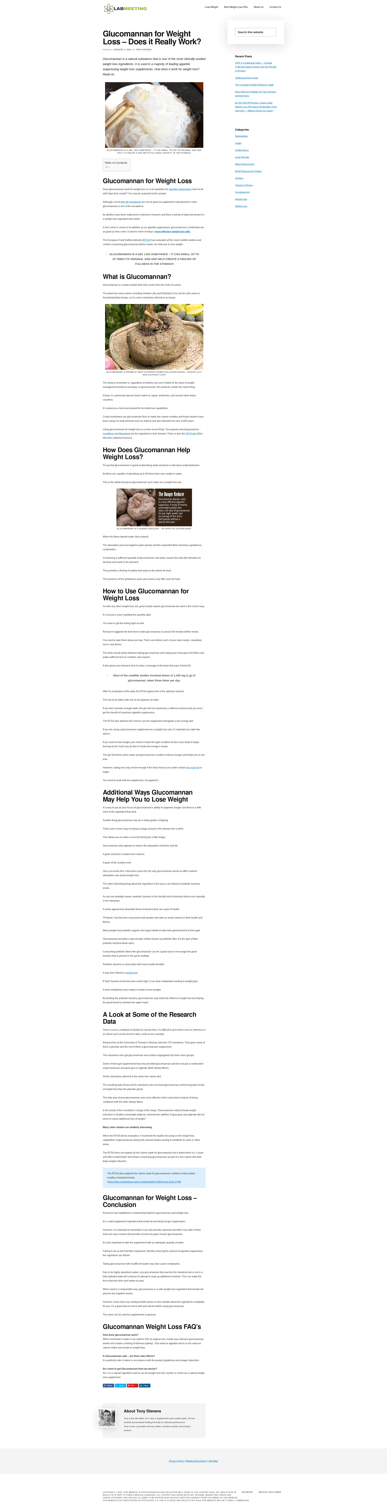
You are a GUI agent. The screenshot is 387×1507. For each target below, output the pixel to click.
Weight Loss (241, 206)
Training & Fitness (244, 185)
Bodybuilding (241, 136)
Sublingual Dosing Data (246, 78)
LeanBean (108, 433)
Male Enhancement (244, 164)
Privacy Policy (176, 1461)
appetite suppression (180, 189)
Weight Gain (241, 199)
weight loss (131, 972)
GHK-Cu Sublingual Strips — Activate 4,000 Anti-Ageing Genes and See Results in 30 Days (255, 67)
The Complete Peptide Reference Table (254, 85)
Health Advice (242, 150)
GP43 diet (191, 433)
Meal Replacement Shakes (248, 171)
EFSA (146, 240)
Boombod (124, 433)
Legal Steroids (242, 157)
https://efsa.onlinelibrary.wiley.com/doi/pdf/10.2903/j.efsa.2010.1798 (144, 1182)
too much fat (192, 767)
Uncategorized (242, 192)
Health (238, 143)
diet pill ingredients (131, 202)
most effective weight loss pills (172, 231)
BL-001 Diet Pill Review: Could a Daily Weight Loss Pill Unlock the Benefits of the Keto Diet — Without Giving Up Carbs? (256, 107)
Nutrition (239, 178)
